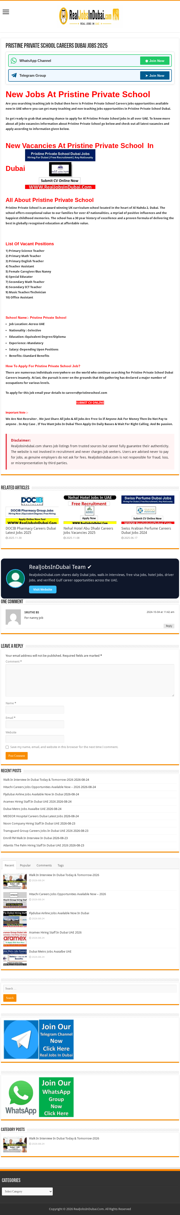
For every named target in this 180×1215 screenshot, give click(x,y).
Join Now (154, 61)
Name (11, 703)
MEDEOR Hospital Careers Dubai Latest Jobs (33, 816)
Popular (25, 865)
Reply (169, 626)
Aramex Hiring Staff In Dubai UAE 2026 (29, 801)
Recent (9, 865)
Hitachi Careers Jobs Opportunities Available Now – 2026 (41, 787)
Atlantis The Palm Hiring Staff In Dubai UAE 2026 (35, 845)
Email (10, 718)
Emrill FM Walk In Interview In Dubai (27, 838)
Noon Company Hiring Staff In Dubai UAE (31, 823)
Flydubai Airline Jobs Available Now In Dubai (33, 794)
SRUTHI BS (31, 612)
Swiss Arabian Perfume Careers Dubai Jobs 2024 (146, 530)
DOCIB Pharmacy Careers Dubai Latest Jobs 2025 (31, 530)
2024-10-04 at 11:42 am (160, 612)
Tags (61, 865)
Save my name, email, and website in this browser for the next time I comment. (64, 747)
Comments (44, 865)
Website (11, 732)
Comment (14, 661)
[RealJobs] (90, 15)
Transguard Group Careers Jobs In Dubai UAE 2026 (38, 831)
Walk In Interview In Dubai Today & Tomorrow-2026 (38, 779)
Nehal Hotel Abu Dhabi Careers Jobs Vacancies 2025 (88, 530)
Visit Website (42, 589)
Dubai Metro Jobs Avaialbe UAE (24, 809)
